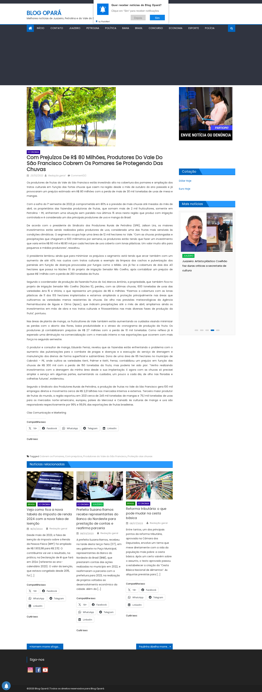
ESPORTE (193, 28)
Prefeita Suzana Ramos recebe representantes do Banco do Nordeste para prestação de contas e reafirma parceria (97, 518)
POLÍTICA (110, 28)
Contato (56, 28)
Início (40, 28)
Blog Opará (44, 13)
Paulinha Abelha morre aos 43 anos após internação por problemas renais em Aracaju (156, 646)
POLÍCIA (209, 28)
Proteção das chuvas (140, 456)
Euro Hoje (184, 189)
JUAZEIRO (74, 28)
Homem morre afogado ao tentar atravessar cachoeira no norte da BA (47, 646)
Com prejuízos (73, 456)
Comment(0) (78, 175)
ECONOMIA (175, 28)
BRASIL (139, 28)
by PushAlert (104, 21)
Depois (138, 17)
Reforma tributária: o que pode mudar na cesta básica (146, 513)
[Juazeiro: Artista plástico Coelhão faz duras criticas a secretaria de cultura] (207, 232)
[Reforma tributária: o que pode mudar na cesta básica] (149, 485)
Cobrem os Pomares (52, 456)
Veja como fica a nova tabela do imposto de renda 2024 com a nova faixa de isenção (49, 516)
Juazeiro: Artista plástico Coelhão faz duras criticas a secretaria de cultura (204, 265)
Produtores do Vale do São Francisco (105, 456)
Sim (157, 17)
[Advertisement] (131, 58)
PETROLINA (92, 28)
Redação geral (56, 175)
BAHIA (125, 28)
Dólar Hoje (185, 181)
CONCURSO (156, 28)
